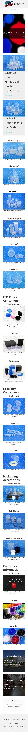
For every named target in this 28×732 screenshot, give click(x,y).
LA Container (14, 4)
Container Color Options (14, 619)
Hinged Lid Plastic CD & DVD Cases (14, 469)
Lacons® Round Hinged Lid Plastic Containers (12, 81)
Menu (15, 10)
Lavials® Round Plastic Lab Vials (13, 122)
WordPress (17, 728)
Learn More (8, 95)
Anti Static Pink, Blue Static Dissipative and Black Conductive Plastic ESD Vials (14, 325)
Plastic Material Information (14, 645)
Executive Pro (16, 726)
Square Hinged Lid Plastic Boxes (14, 159)
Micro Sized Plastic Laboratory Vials (14, 185)
